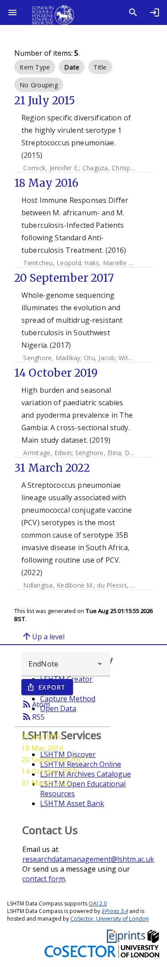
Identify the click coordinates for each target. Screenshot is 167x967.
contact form (43, 879)
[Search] (133, 12)
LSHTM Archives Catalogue (85, 774)
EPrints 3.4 (115, 911)
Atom (35, 704)
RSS (33, 716)
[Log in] (154, 12)
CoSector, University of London (109, 918)
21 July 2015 (41, 736)
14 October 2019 (49, 771)
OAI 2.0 (98, 903)
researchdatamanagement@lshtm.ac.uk (88, 859)
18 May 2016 (42, 748)
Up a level (43, 636)
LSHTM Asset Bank (72, 803)
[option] (34, 67)
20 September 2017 (53, 760)
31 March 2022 (45, 783)
